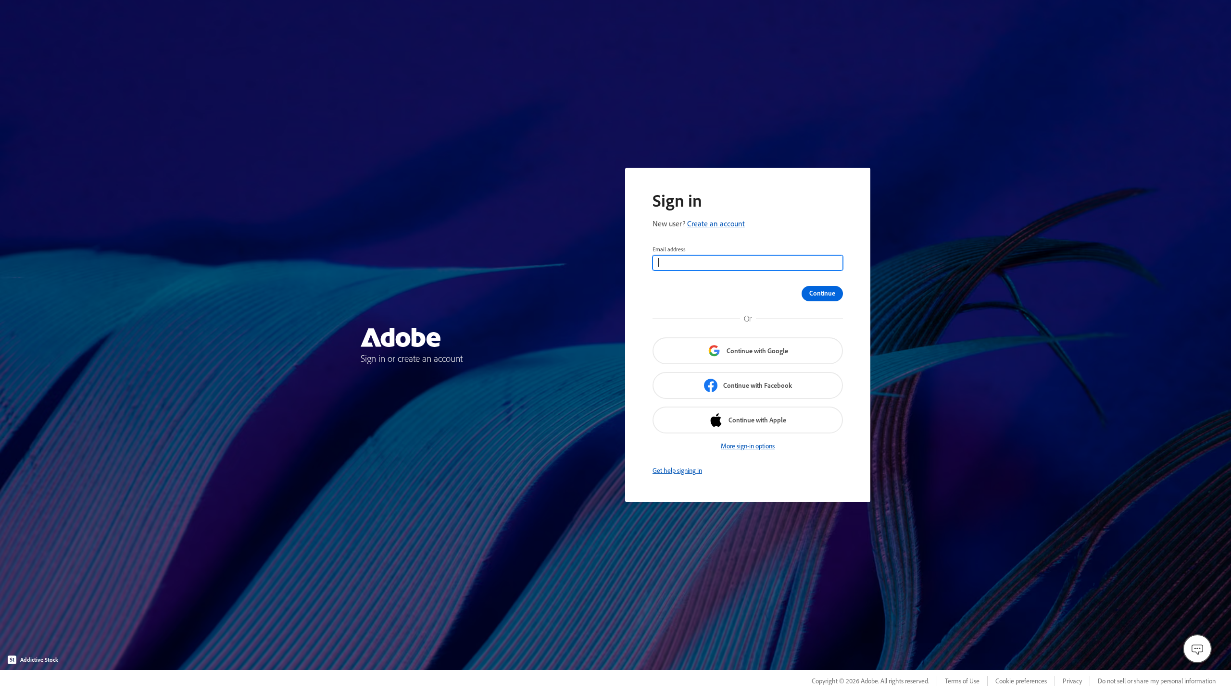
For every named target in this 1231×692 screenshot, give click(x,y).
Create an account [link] (716, 223)
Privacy (1072, 681)
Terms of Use (962, 681)
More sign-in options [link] (748, 446)
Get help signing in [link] (677, 470)
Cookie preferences (1021, 681)
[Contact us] (1197, 648)
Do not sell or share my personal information (1157, 681)
